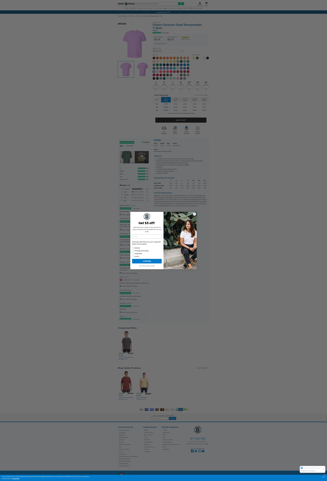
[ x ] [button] (323, 477)
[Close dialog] (194, 214)
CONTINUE (147, 261)
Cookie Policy (15, 478)
